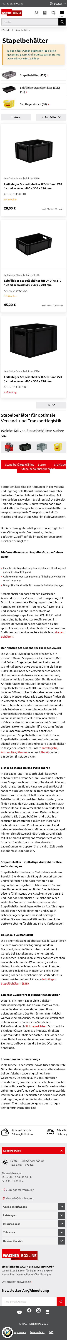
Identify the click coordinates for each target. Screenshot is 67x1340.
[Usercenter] (36, 12)
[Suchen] (62, 22)
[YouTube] (19, 1312)
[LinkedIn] (47, 1312)
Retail (45, 752)
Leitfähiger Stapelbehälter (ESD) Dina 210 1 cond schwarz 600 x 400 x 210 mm (32, 283)
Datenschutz (37, 1332)
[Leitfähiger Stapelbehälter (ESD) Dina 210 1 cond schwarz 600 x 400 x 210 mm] (33, 244)
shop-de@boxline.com (20, 1198)
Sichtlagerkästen (35, 1026)
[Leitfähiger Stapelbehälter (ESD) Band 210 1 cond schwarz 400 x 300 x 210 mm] (33, 147)
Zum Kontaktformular (20, 1189)
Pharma (22, 752)
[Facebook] (29, 1312)
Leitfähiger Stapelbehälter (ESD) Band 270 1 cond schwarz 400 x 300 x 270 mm (33, 379)
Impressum (20, 1332)
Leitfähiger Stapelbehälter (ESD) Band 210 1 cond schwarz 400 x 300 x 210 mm (33, 186)
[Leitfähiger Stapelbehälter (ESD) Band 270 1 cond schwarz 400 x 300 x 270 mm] (33, 340)
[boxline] (14, 12)
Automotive (8, 752)
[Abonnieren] (61, 1301)
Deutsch (58, 3)
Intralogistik (49, 748)
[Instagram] (38, 1312)
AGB (51, 1332)
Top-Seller (50, 117)
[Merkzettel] (45, 12)
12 (49, 405)
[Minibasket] (53, 12)
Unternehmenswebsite (16, 1281)
